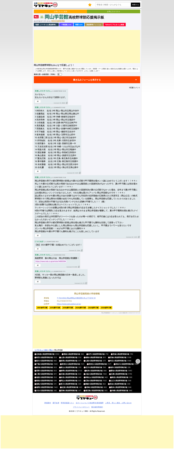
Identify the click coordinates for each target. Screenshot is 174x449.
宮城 (114, 354)
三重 (38, 374)
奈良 (62, 377)
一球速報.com (66, 25)
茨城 (111, 357)
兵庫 (112, 374)
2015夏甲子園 (55, 308)
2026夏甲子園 (106, 308)
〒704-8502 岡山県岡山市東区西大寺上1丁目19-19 (76, 298)
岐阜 (87, 371)
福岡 (38, 387)
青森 (65, 354)
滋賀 (38, 377)
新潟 (38, 367)
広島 (87, 381)
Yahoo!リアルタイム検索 (114, 25)
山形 (62, 357)
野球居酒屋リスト (67, 403)
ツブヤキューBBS (41, 350)
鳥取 (113, 377)
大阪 (87, 374)
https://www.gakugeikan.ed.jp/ (69, 304)
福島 (87, 357)
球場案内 (47, 403)
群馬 (62, 361)
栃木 (38, 361)
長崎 (88, 387)
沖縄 (113, 390)
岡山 (36, 17)
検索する (135, 5)
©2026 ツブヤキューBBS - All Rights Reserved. (87, 411)
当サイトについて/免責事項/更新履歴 (89, 403)
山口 (112, 381)
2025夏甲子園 (93, 308)
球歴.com (79, 25)
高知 (111, 384)
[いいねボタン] (38, 101)
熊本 (112, 387)
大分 (38, 390)
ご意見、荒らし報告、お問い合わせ (118, 403)
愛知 (112, 371)
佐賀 (63, 387)
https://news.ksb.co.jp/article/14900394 (51, 261)
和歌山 (88, 377)
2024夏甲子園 (80, 308)
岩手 (89, 354)
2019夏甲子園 (68, 308)
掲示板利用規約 (97, 407)
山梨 (87, 361)
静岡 (62, 371)
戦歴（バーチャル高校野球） (46, 25)
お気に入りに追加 (60, 11)
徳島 (38, 384)
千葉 (38, 364)
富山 (62, 367)
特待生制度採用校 (58, 21)
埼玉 (111, 361)
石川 (87, 367)
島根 (38, 381)
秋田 (38, 357)
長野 (38, 371)
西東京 (91, 364)
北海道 (38, 354)
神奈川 (118, 364)
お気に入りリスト (113, 11)
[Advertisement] (87, 46)
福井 (112, 367)
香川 (62, 384)
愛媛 (87, 384)
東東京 (64, 364)
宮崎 (62, 390)
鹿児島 (87, 390)
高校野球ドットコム (93, 25)
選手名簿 (56, 403)
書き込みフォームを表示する (87, 79)
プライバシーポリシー (81, 407)
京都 (62, 374)
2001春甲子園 (42, 308)
